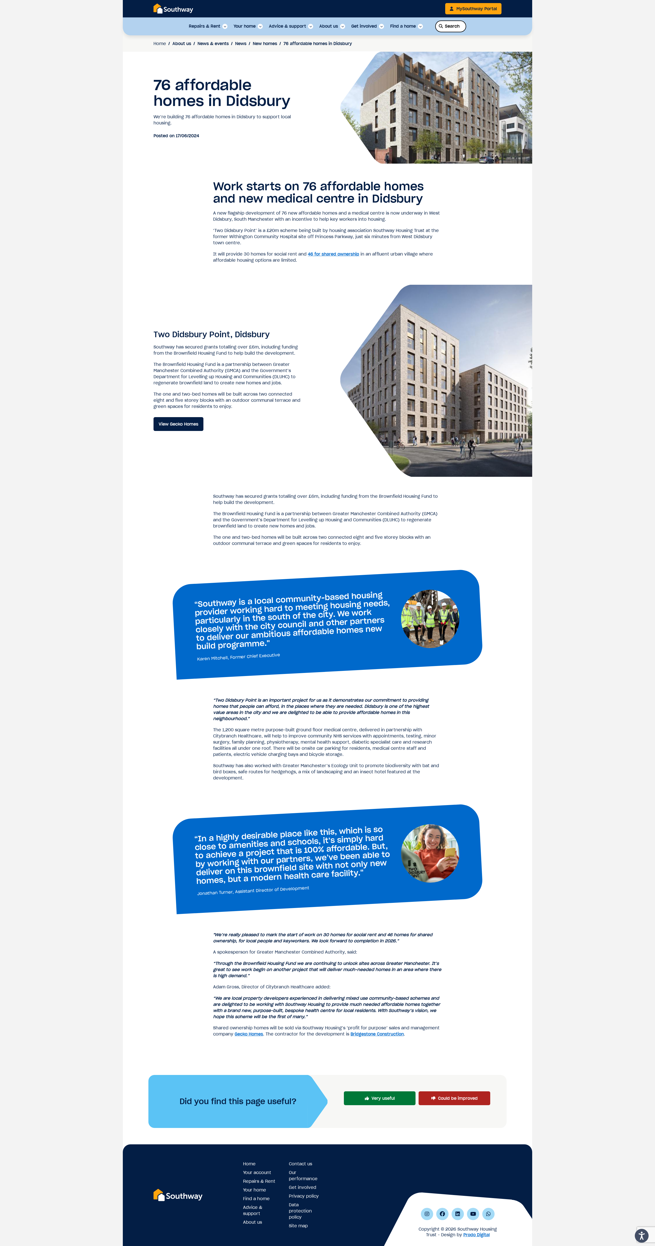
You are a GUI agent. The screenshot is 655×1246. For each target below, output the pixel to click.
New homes (265, 43)
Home (160, 43)
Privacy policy (304, 1196)
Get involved (364, 26)
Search (452, 26)
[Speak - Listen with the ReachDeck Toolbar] (642, 1236)
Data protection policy (300, 1211)
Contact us (300, 1163)
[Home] (173, 8)
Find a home (403, 26)
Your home (245, 26)
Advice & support (287, 26)
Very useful (383, 1098)
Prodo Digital (476, 1234)
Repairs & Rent (204, 26)
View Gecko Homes (178, 424)
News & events (213, 43)
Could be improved (458, 1098)
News (240, 43)
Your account (257, 1172)
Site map (298, 1225)
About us (328, 26)
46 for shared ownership (333, 254)
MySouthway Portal (476, 8)
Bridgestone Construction (377, 1034)
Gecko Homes (249, 1034)
